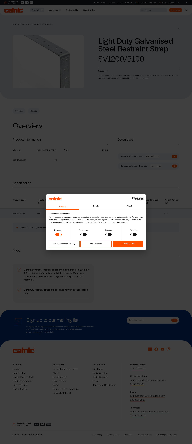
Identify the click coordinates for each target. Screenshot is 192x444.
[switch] (83, 234)
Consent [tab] (62, 206)
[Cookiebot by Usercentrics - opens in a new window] (134, 198)
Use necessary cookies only (64, 244)
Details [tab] (96, 206)
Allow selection (96, 244)
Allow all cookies (128, 244)
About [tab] (129, 206)
